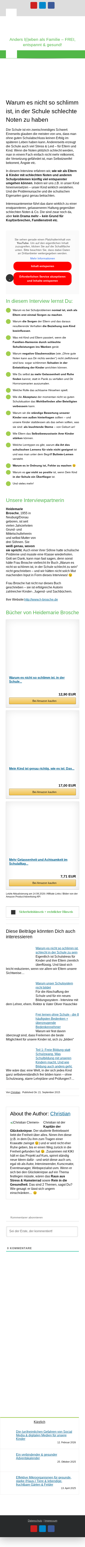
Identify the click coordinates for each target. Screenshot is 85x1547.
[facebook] (51, 5)
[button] (42, 912)
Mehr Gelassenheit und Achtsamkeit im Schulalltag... (38, 861)
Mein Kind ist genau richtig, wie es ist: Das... (41, 768)
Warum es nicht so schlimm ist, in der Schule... (37, 679)
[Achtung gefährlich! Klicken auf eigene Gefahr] (29, 1352)
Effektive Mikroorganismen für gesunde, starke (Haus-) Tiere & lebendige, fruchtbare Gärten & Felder (43, 1481)
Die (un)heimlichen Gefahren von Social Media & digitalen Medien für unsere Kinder (44, 1435)
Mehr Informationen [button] (42, 258)
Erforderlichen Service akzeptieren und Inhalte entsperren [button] (42, 278)
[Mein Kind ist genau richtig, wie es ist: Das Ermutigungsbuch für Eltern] (42, 740)
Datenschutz (35, 1520)
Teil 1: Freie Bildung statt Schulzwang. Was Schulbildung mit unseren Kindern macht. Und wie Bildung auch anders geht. (54, 1058)
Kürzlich (39, 1422)
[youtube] (33, 5)
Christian (15, 1092)
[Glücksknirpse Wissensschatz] (29, 1279)
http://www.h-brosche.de (41, 599)
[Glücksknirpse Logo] (42, 20)
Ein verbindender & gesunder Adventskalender (36, 1456)
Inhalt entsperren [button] (42, 266)
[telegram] (42, 5)
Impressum (50, 1520)
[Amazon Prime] (70, 779)
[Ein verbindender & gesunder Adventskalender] (8, 1454)
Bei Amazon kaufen (44, 700)
